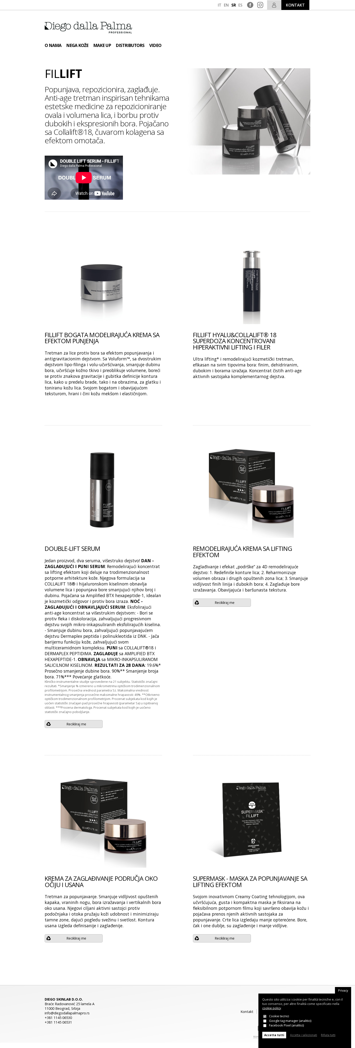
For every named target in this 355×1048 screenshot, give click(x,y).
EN (226, 5)
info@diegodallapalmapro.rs (67, 1013)
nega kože (77, 45)
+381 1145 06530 (58, 1017)
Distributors (130, 45)
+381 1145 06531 (58, 1022)
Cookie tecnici (279, 1016)
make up (102, 45)
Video (155, 45)
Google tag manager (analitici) (290, 1021)
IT (219, 5)
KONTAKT (295, 5)
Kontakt (247, 1011)
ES (240, 5)
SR (233, 5)
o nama (53, 45)
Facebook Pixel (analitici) (286, 1025)
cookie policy (271, 1008)
